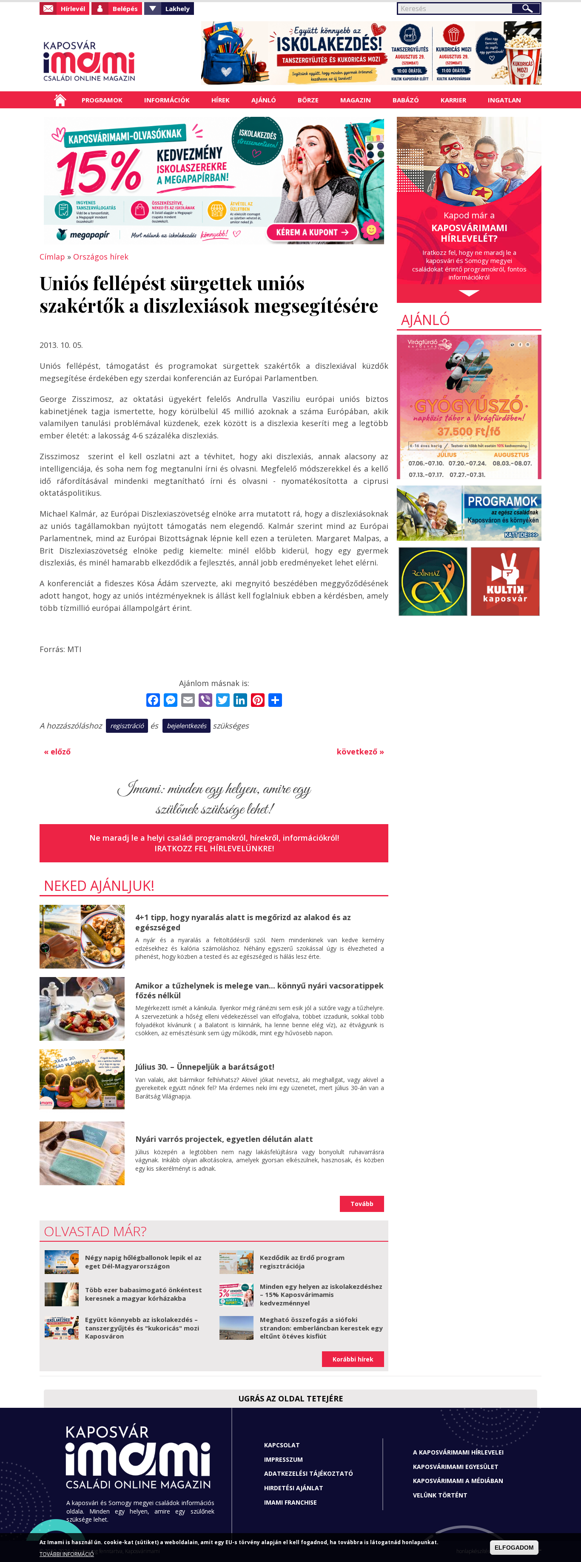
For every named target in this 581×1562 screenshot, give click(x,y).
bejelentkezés (186, 725)
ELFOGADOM (514, 1547)
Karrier (453, 100)
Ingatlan (504, 100)
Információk (167, 100)
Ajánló (263, 100)
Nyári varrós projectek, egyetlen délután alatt (224, 1139)
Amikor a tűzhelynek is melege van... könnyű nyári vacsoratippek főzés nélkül (259, 990)
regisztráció (127, 725)
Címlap (60, 99)
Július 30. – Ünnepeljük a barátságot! (204, 1067)
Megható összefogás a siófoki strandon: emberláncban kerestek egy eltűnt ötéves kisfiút (321, 1327)
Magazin (355, 100)
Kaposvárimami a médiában (458, 1481)
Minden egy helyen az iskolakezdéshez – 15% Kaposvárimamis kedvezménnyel (321, 1294)
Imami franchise (290, 1502)
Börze (308, 100)
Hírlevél (73, 8)
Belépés (125, 8)
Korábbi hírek (353, 1359)
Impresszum (283, 1459)
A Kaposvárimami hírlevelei (458, 1452)
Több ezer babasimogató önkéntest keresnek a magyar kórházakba (143, 1293)
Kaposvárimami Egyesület (455, 1467)
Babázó (406, 100)
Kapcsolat (282, 1445)
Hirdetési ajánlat (293, 1488)
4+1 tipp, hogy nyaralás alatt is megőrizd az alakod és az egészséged (243, 922)
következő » (360, 751)
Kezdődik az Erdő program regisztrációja (302, 1261)
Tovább (361, 1204)
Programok (102, 100)
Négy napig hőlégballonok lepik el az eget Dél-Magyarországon (143, 1261)
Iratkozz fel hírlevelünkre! (214, 848)
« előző (57, 751)
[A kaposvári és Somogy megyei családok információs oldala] (117, 61)
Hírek (220, 100)
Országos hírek (100, 256)
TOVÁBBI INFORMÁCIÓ (67, 1554)
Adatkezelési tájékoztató (308, 1473)
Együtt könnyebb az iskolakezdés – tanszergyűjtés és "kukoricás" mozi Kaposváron (142, 1327)
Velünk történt (440, 1495)
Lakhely (177, 8)
